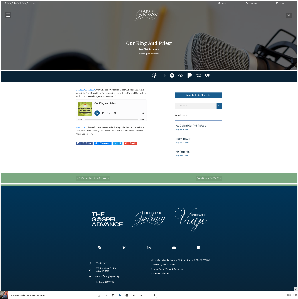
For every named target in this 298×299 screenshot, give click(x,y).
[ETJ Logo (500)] (149, 219)
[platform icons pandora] (190, 75)
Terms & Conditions (174, 269)
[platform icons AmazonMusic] (198, 75)
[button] (222, 3)
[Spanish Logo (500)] (191, 219)
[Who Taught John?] (198, 153)
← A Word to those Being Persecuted (93, 178)
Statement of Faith (160, 274)
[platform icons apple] (154, 75)
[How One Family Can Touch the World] (198, 127)
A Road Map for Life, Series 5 (149, 54)
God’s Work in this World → (209, 178)
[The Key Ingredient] (198, 140)
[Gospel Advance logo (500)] (107, 219)
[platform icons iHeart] (207, 75)
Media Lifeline (169, 265)
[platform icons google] (163, 75)
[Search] (219, 106)
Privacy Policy (157, 269)
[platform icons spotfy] (172, 75)
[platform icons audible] (181, 75)
